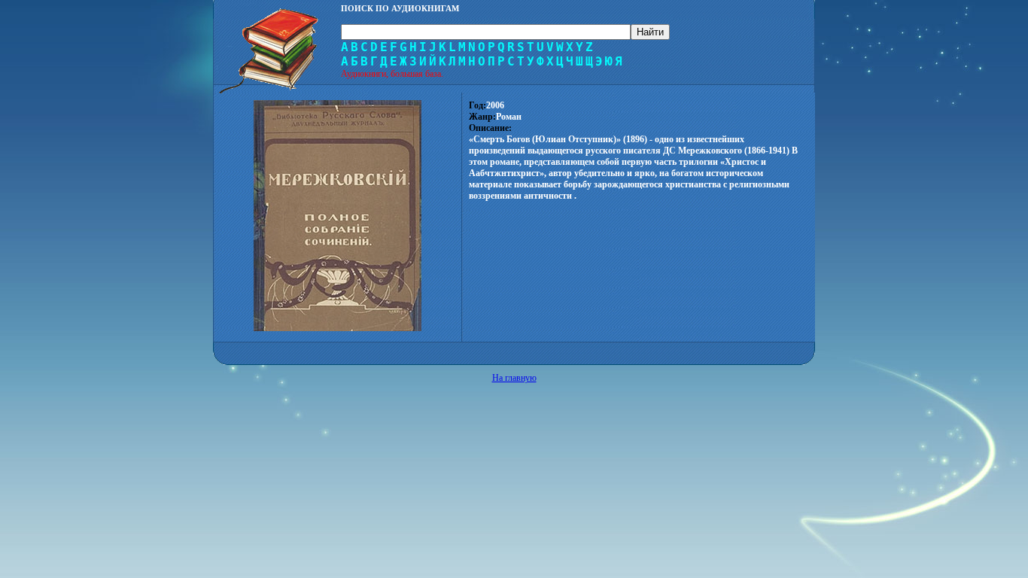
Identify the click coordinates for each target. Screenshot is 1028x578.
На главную (514, 378)
